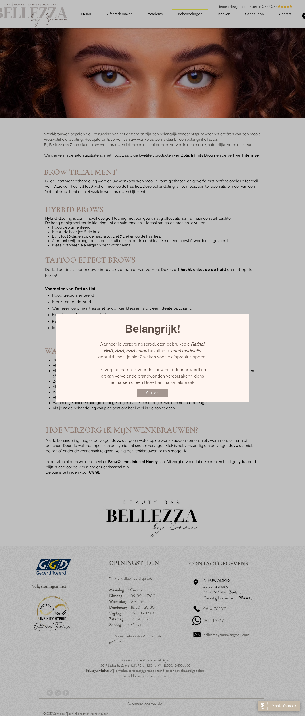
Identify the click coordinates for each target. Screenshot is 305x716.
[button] (152, 393)
